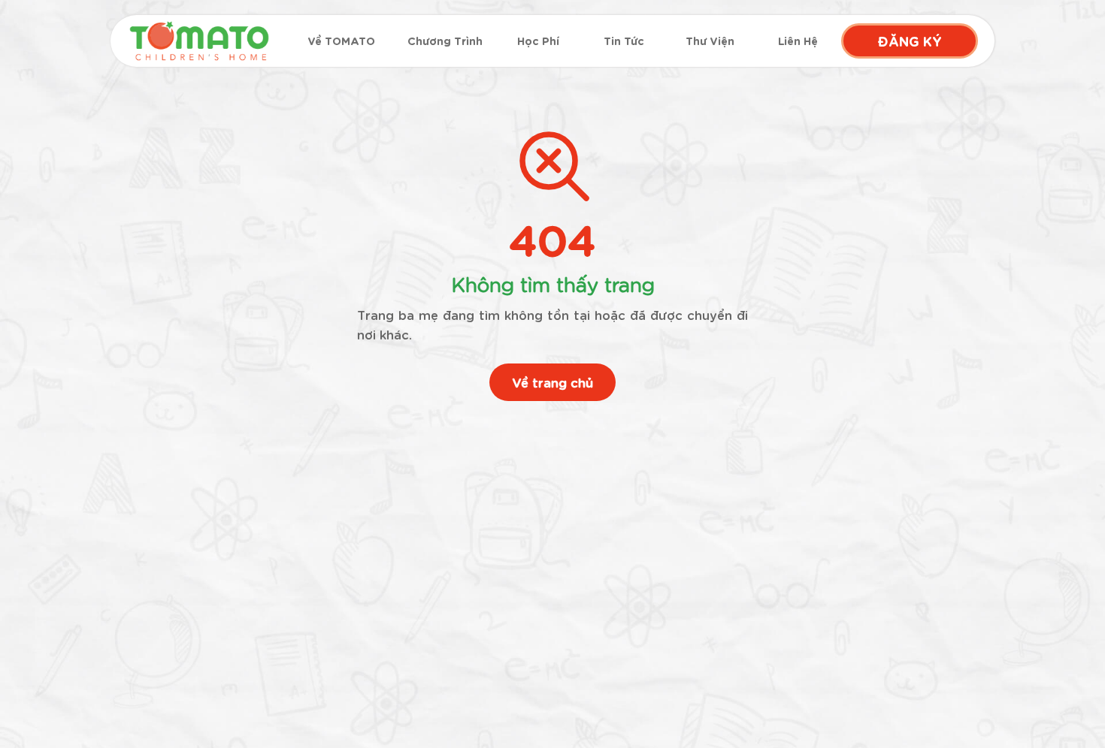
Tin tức (624, 41)
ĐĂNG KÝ (909, 41)
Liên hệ (798, 41)
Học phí (538, 41)
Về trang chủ (552, 382)
